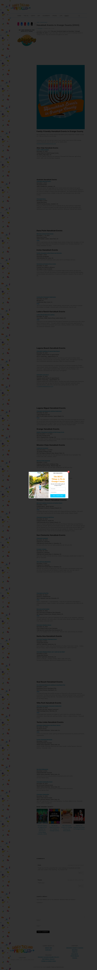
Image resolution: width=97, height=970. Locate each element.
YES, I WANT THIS (58, 495)
